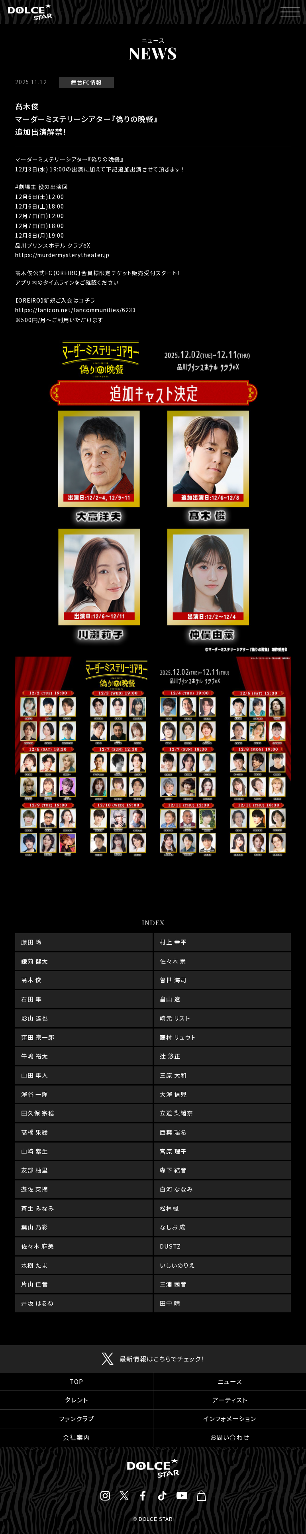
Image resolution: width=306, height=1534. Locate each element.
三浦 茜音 (173, 1284)
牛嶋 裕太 (34, 1056)
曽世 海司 (173, 979)
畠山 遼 (170, 999)
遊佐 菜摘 (34, 1189)
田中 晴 (170, 1303)
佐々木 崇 (173, 961)
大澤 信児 (173, 1094)
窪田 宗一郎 (38, 1037)
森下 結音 (173, 1170)
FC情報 (92, 82)
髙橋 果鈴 (34, 1132)
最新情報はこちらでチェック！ (162, 1358)
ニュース (230, 1381)
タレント (76, 1399)
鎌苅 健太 (34, 961)
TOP (76, 1381)
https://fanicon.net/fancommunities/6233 (75, 310)
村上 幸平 (173, 942)
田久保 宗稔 (38, 1113)
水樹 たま (34, 1265)
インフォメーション (229, 1418)
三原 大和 (173, 1075)
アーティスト (229, 1399)
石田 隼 (31, 999)
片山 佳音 (34, 1284)
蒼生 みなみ (38, 1208)
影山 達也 (34, 1018)
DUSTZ (170, 1246)
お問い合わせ (229, 1437)
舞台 (77, 82)
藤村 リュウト (178, 1037)
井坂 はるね (37, 1303)
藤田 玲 (31, 942)
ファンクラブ (76, 1418)
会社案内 (76, 1437)
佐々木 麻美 (37, 1246)
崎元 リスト (175, 1018)
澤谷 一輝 (34, 1094)
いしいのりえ (177, 1265)
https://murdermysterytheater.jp (62, 255)
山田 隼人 (34, 1075)
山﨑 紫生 (34, 1151)
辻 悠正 (170, 1056)
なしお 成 (173, 1227)
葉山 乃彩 (34, 1227)
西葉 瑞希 (173, 1132)
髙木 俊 (31, 979)
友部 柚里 (34, 1170)
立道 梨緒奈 (176, 1113)
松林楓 (169, 1208)
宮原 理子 (173, 1151)
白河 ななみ (176, 1189)
